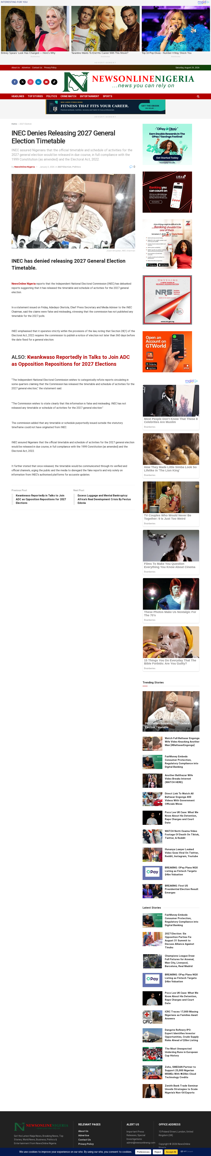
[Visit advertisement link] (105, 106)
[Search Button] (198, 96)
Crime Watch (68, 96)
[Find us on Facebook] (15, 82)
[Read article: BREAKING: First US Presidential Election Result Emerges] (152, 891)
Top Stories (35, 96)
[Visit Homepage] (128, 82)
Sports (107, 96)
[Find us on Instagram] (30, 82)
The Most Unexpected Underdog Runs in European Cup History (181, 1052)
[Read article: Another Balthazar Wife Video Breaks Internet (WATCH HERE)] (152, 781)
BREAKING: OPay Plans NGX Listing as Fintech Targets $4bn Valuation (181, 871)
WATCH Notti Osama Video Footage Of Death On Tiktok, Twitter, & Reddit (182, 834)
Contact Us (37, 67)
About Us (16, 67)
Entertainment (89, 96)
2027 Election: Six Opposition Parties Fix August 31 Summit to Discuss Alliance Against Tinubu (179, 940)
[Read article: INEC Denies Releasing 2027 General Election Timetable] (171, 711)
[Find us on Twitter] (22, 82)
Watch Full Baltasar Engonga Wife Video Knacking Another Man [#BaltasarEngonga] (182, 742)
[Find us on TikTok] (54, 82)
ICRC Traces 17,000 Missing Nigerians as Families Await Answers (181, 1015)
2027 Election (25, 124)
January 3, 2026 (47, 167)
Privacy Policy (50, 67)
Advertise (26, 67)
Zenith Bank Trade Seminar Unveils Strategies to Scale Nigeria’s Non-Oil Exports (181, 1089)
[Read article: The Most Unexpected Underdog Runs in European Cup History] (152, 1054)
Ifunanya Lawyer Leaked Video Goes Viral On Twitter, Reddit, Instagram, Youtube (182, 853)
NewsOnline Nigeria (24, 167)
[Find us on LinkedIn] (38, 82)
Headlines (18, 96)
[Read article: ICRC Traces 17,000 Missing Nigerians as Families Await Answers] (152, 1017)
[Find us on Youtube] (46, 82)
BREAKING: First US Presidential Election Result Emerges (181, 889)
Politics (51, 96)
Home (14, 124)
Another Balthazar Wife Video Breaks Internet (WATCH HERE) (179, 779)
